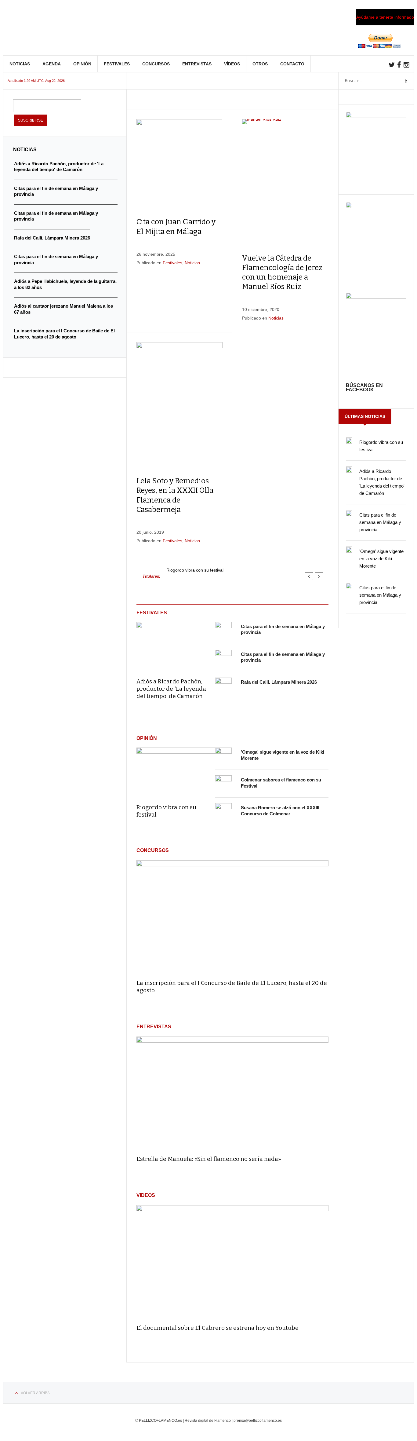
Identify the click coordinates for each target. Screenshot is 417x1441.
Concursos (156, 63)
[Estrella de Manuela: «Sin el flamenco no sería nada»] (232, 1093)
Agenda (51, 63)
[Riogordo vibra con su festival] (175, 771)
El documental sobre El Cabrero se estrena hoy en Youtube (217, 1327)
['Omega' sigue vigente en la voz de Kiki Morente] (223, 756)
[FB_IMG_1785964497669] (376, 206)
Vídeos (232, 63)
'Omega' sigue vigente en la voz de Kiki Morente (381, 559)
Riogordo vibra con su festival (194, 570)
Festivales (117, 63)
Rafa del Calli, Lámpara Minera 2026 (279, 682)
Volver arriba (35, 1393)
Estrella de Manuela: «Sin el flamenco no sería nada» (208, 1158)
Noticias (19, 63)
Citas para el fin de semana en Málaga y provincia (380, 522)
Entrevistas (197, 63)
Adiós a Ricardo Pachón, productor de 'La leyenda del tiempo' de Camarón (171, 689)
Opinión (82, 63)
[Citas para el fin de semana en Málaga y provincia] (223, 630)
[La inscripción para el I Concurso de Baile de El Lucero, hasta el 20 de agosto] (232, 917)
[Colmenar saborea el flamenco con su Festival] (223, 783)
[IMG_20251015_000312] (376, 116)
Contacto (292, 63)
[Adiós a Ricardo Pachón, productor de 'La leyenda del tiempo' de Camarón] (175, 646)
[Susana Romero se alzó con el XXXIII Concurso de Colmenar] (223, 811)
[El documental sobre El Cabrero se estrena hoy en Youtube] (232, 1262)
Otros (260, 63)
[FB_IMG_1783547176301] (376, 297)
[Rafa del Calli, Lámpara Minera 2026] (223, 686)
